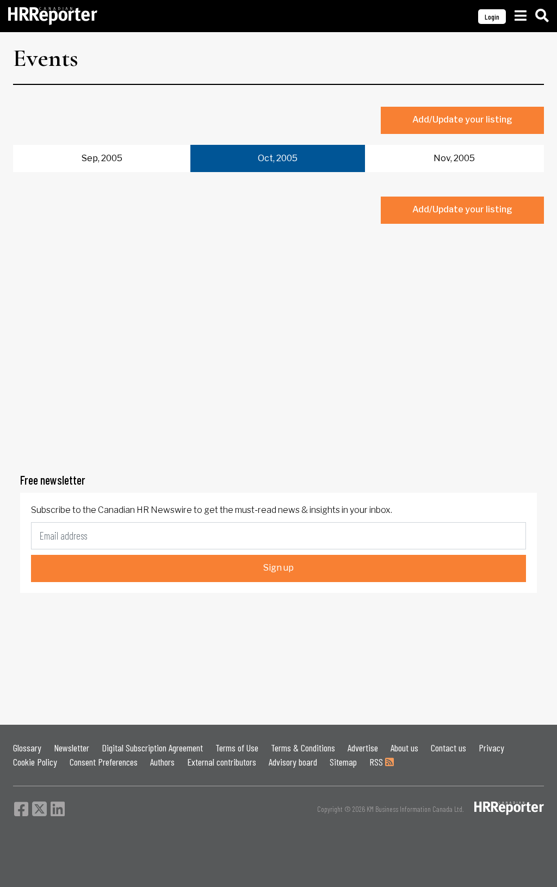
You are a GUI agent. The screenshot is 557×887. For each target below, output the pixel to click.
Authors (162, 762)
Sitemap (343, 762)
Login (492, 16)
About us (404, 748)
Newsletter (71, 748)
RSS (377, 762)
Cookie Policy (35, 762)
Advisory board (293, 762)
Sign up (278, 567)
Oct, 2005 (278, 158)
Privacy (491, 748)
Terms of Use (236, 748)
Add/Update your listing (462, 119)
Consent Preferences (104, 762)
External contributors (221, 762)
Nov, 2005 (454, 158)
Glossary (27, 748)
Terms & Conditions (303, 748)
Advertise (363, 748)
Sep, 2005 (102, 158)
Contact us (448, 748)
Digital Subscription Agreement (152, 748)
